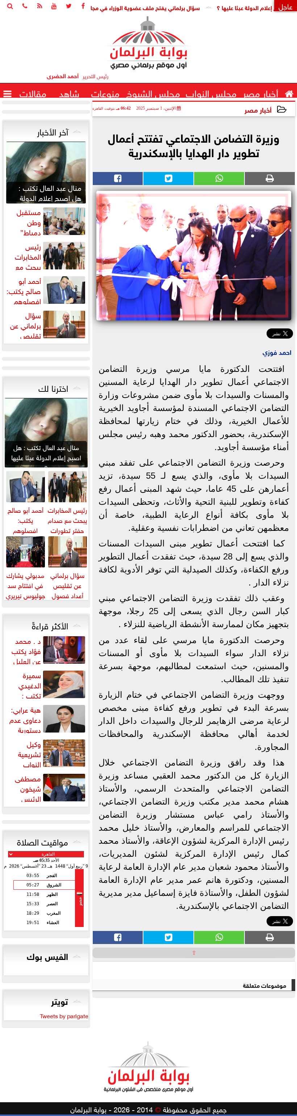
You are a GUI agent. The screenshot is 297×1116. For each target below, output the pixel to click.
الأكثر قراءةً (50, 624)
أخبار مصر (258, 109)
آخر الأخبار (52, 130)
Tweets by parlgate (64, 1015)
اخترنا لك (53, 387)
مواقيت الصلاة (42, 840)
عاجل (286, 5)
